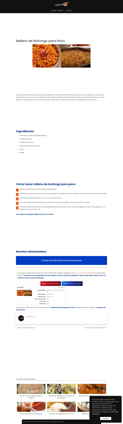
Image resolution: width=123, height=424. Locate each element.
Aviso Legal (53, 422)
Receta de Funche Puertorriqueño (95, 328)
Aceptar (105, 418)
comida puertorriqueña (83, 273)
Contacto (68, 11)
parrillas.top (30, 316)
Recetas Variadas (57, 11)
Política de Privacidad (29, 422)
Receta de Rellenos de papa (26, 328)
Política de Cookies (43, 422)
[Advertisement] (61, 26)
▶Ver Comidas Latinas (72, 284)
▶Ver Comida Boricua (51, 284)
